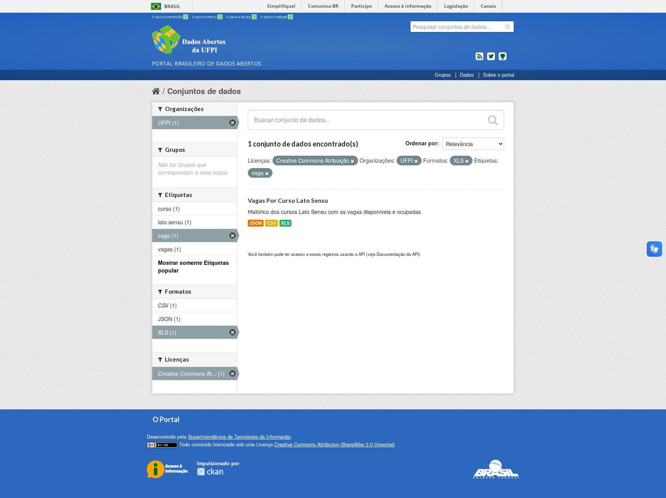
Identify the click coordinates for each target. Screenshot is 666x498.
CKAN (210, 472)
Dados (467, 75)
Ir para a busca (240, 16)
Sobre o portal (498, 75)
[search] (507, 26)
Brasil (172, 6)
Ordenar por (421, 143)
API (361, 254)
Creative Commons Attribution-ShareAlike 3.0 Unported (334, 444)
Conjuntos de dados (204, 90)
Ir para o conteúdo (169, 16)
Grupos (443, 75)
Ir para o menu (206, 16)
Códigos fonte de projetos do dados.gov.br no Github (502, 59)
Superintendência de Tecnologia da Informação (239, 436)
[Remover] (352, 161)
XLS (285, 223)
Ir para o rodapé (276, 16)
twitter (491, 59)
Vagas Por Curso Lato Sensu (288, 200)
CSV (271, 223)
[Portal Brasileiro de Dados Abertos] (235, 40)
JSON (255, 223)
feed (479, 59)
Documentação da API (398, 254)
